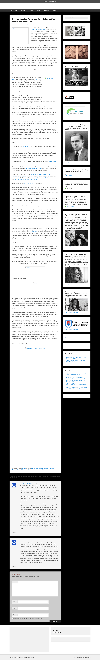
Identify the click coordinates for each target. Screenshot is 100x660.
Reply (13, 532)
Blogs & (38, 10)
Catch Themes (87, 657)
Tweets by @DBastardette (70, 346)
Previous (52, 17)
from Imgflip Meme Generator (71, 86)
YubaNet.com (34, 206)
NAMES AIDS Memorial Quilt (38, 29)
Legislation (23, 10)
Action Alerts (14, 10)
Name (14, 601)
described (44, 120)
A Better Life (32, 176)
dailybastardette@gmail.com (32, 24)
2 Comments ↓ (42, 24)
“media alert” (25, 146)
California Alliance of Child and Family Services (25, 179)
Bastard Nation (52, 1)
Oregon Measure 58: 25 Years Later (73, 358)
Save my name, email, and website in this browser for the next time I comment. (27, 618)
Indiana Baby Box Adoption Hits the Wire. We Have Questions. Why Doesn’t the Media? (76, 380)
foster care (43, 468)
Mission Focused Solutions (43, 177)
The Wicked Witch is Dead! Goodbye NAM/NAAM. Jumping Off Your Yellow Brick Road (76, 384)
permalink (42, 469)
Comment (15, 581)
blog (13, 79)
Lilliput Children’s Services (36, 174)
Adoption (24, 468)
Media (54, 10)
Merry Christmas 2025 (70, 363)
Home (45, 1)
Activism (31, 10)
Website (14, 614)
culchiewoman (23, 541)
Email (14, 608)
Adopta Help (46, 10)
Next (57, 17)
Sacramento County (21, 176)
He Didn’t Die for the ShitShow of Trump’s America (76, 357)
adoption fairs (34, 231)
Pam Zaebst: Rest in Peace (71, 355)
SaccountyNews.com (29, 183)
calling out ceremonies (36, 468)
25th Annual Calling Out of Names (33, 168)
